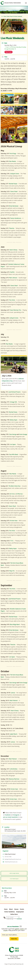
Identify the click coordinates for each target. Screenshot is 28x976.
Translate (19, 919)
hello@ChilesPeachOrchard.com (13, 859)
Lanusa (13, 693)
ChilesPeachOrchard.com (11, 862)
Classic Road (13, 191)
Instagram (16, 815)
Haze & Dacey (13, 250)
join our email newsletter (10, 817)
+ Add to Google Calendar (14, 873)
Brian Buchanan (13, 206)
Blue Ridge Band (15, 624)
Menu (25, 3)
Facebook (7, 815)
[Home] (11, 3)
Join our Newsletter (13, 927)
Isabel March (13, 734)
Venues (16, 909)
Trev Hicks (12, 300)
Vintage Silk (13, 402)
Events (22, 909)
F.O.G (11, 541)
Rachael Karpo (13, 184)
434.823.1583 (8, 857)
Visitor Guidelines (9, 912)
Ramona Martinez (14, 779)
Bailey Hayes (13, 420)
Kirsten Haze (13, 521)
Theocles (11, 228)
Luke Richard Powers (14, 392)
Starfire (12, 272)
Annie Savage (23, 434)
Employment (20, 912)
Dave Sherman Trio (15, 310)
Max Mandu (12, 161)
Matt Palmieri (14, 701)
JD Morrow (19, 494)
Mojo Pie (11, 571)
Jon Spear (13, 444)
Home (6, 909)
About (11, 909)
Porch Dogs (12, 154)
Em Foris (12, 494)
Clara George (12, 434)
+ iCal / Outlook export (14, 878)
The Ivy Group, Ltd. (19, 964)
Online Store (14, 914)
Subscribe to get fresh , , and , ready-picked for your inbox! (14, 929)
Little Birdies (13, 769)
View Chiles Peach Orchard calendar (13, 16)
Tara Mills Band (13, 454)
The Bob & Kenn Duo (14, 486)
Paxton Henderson (15, 218)
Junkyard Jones (14, 174)
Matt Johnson (13, 278)
